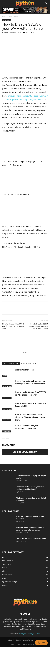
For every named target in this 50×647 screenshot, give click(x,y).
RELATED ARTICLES (11, 364)
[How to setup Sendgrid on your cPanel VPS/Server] (8, 519)
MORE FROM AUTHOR (29, 364)
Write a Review (28, 640)
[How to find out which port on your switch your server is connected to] (8, 383)
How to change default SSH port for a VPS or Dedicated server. (13, 326)
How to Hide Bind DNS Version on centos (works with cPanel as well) (38, 326)
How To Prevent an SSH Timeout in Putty (31, 539)
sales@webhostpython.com (29, 634)
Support (18, 640)
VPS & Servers (13, 17)
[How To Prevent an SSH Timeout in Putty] (8, 542)
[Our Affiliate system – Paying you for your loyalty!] (8, 479)
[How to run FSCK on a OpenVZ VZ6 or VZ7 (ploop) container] (8, 395)
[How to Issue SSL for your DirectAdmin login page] (8, 428)
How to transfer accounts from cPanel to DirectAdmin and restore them (30, 417)
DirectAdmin (6, 419)
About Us (11, 640)
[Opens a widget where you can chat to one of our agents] (41, 643)
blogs (6, 32)
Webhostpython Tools (24, 370)
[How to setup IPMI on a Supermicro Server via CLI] (8, 406)
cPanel (5, 375)
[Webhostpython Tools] (8, 373)
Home (4, 17)
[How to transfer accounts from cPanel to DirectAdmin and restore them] (8, 417)
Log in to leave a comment (25, 452)
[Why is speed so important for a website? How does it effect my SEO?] (8, 501)
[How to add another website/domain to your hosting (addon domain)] (8, 490)
